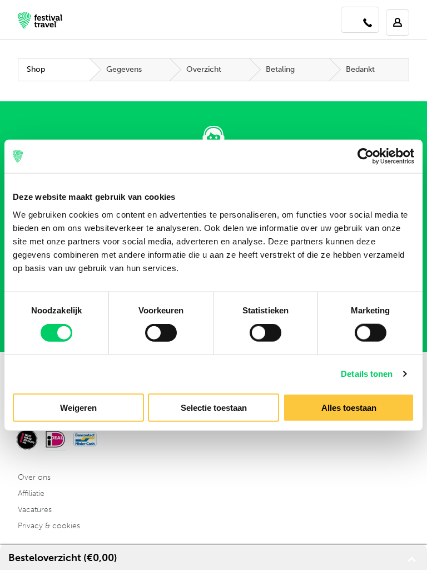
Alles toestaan (348, 407)
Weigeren (78, 407)
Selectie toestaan (214, 407)
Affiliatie (31, 493)
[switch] (161, 333)
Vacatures (35, 509)
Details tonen (367, 374)
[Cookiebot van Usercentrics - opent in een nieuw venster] (365, 156)
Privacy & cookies (49, 525)
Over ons (34, 477)
